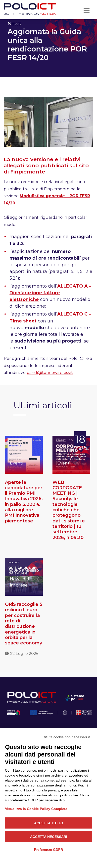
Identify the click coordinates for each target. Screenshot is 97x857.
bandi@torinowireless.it (50, 372)
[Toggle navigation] (86, 10)
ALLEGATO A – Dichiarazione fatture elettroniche (50, 292)
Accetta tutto (48, 823)
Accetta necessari (48, 837)
